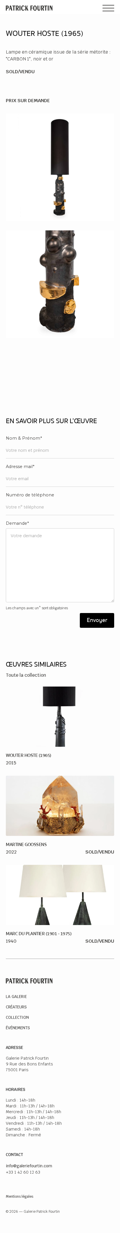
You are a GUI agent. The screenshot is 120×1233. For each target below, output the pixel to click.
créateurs (16, 1007)
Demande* (17, 523)
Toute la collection (26, 675)
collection (17, 1017)
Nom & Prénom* (24, 438)
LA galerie (16, 996)
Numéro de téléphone (30, 495)
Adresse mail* (20, 466)
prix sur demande (28, 101)
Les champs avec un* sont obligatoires (37, 608)
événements (18, 1027)
